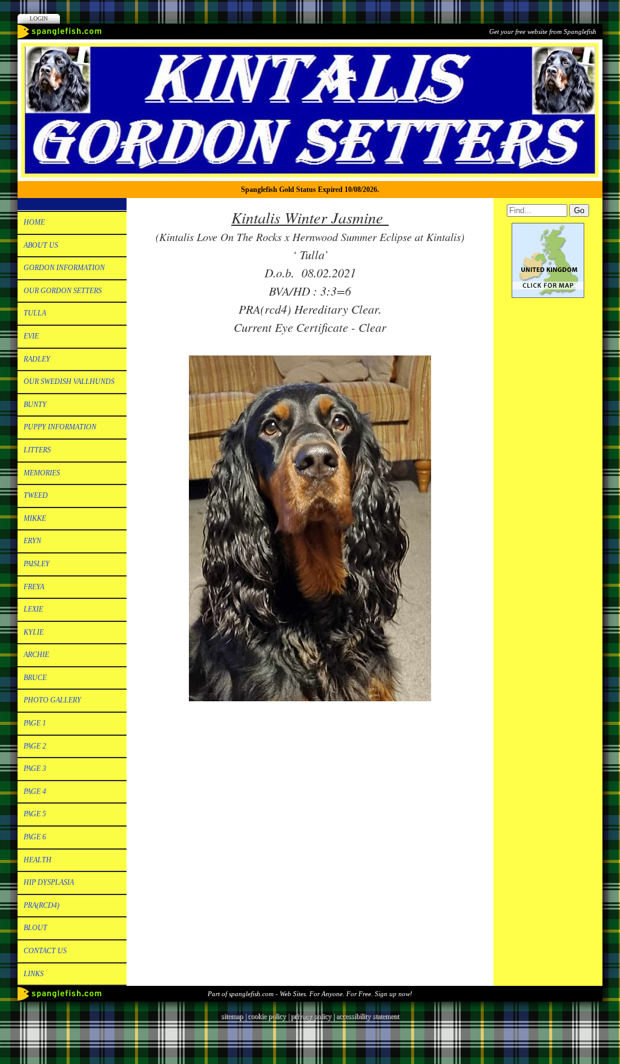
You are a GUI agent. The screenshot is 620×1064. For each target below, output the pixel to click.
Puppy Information (60, 427)
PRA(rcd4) (41, 905)
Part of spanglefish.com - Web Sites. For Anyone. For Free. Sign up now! (310, 993)
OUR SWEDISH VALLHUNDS (69, 381)
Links (34, 974)
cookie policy (267, 1016)
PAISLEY (37, 564)
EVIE (31, 336)
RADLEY (37, 359)
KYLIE (34, 632)
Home (34, 222)
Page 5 (35, 814)
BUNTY (35, 404)
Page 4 (35, 791)
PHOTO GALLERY (52, 700)
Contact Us (45, 951)
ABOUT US (41, 245)
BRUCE (35, 677)
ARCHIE (36, 654)
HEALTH (37, 860)
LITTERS (37, 450)
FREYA (34, 587)
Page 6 (35, 837)
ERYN (32, 541)
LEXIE (33, 609)
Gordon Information (64, 267)
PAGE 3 (35, 768)
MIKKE (35, 518)
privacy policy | (313, 1016)
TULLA (35, 313)
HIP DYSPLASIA (49, 882)
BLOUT (35, 928)
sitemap (232, 1016)
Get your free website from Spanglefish (542, 31)
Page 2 (35, 746)
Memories (42, 473)
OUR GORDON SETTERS (63, 290)
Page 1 (35, 723)
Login (39, 18)
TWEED (36, 495)
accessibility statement (367, 1016)
